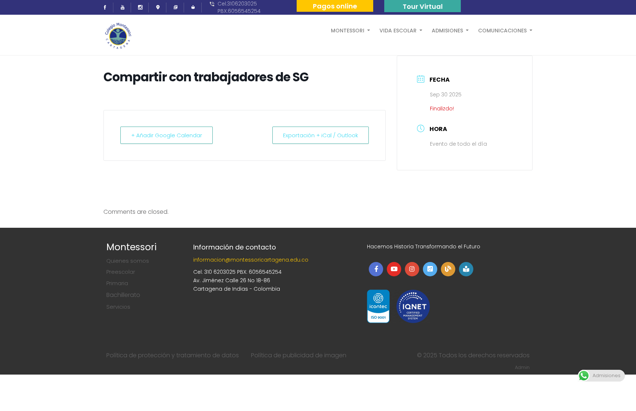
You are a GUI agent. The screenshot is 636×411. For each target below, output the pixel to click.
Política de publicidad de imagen (298, 355)
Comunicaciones (502, 30)
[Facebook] (107, 8)
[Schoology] (195, 8)
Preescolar (120, 272)
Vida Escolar (398, 30)
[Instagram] (142, 8)
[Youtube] (125, 8)
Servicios (118, 307)
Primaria (117, 283)
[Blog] (178, 8)
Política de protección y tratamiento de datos (172, 355)
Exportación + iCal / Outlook (320, 135)
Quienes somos (127, 261)
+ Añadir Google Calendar (166, 135)
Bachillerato (123, 295)
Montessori (347, 30)
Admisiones (447, 30)
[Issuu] (160, 8)
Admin (522, 367)
